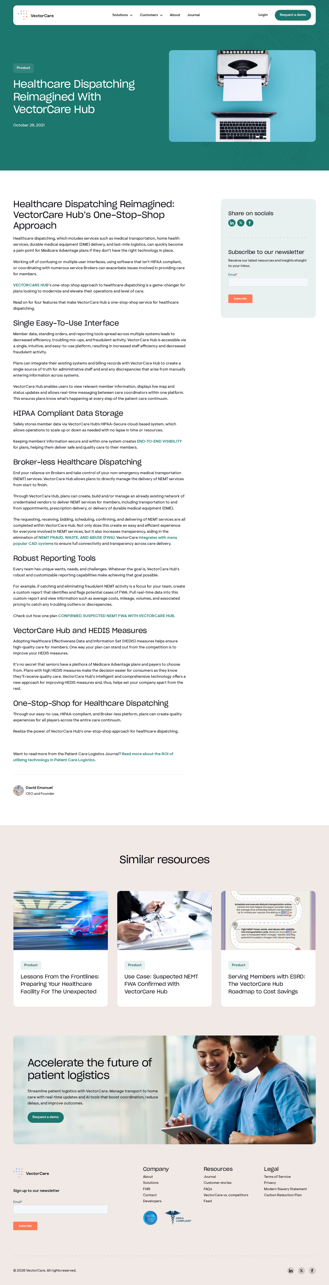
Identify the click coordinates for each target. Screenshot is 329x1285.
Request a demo (293, 15)
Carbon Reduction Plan (283, 1195)
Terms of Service (277, 1177)
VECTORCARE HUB (31, 285)
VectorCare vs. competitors (226, 1195)
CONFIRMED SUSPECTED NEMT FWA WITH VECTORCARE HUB (116, 616)
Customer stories (217, 1183)
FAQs (208, 1189)
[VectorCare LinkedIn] (290, 1270)
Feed (208, 1201)
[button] (122, 15)
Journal (193, 15)
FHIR (146, 1189)
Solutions (150, 1183)
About (175, 15)
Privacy (270, 1183)
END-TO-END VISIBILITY (159, 442)
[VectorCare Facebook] (312, 1270)
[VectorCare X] (301, 1270)
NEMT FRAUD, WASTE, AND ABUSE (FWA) (76, 538)
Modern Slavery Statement (285, 1189)
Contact (150, 1195)
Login (263, 15)
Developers (152, 1201)
